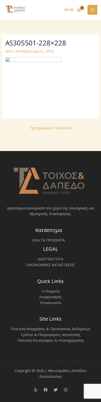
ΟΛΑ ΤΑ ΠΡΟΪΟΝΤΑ (48, 240)
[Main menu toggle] (92, 10)
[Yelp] (36, 390)
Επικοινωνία (50, 302)
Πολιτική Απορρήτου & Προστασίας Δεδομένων (50, 328)
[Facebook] (46, 390)
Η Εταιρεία (51, 291)
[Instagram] (66, 390)
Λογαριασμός (50, 296)
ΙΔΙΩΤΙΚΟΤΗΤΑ (50, 258)
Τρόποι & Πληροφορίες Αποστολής (51, 334)
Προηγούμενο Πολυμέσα (50, 127)
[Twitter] (56, 390)
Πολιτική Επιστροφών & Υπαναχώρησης (50, 340)
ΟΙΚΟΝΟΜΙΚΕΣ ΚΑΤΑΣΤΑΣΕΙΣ (50, 264)
